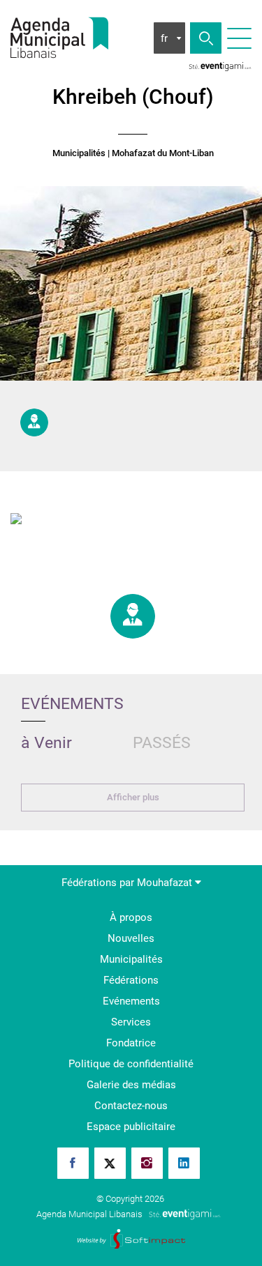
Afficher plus (133, 797)
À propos (131, 917)
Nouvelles (131, 938)
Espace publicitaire (131, 1126)
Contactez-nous (131, 1105)
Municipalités (78, 153)
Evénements (131, 1001)
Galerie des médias (131, 1084)
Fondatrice (131, 1043)
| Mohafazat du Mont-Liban (161, 153)
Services (131, 1022)
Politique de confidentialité (131, 1064)
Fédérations (131, 980)
